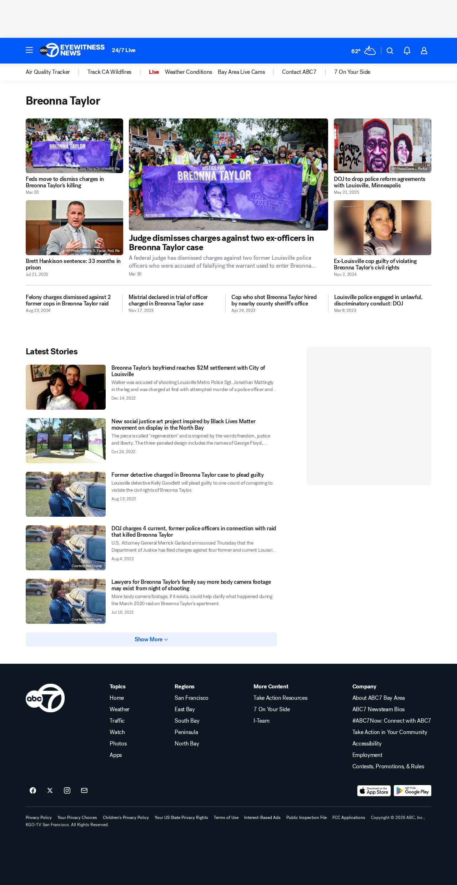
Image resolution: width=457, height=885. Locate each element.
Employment (367, 755)
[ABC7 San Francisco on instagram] (67, 791)
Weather (120, 709)
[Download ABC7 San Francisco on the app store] (374, 790)
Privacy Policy (39, 817)
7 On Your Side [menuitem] (352, 72)
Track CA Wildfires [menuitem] (109, 72)
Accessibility (367, 744)
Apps (116, 755)
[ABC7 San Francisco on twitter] (50, 791)
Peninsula (186, 732)
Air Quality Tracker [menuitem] (48, 72)
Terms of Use (226, 817)
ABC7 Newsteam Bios (378, 709)
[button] (29, 50)
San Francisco (192, 698)
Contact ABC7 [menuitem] (299, 72)
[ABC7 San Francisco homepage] (72, 51)
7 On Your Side (271, 709)
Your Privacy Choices (77, 817)
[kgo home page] (45, 698)
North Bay (187, 744)
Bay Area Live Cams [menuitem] (241, 72)
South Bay (187, 721)
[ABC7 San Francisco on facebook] (33, 791)
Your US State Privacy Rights (181, 817)
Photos (118, 744)
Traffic (117, 721)
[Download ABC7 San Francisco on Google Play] (412, 790)
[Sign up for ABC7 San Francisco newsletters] (84, 791)
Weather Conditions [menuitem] (188, 72)
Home (117, 698)
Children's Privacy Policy (126, 817)
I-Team (261, 721)
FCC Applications (348, 817)
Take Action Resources (280, 698)
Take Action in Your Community (389, 732)
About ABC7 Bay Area (378, 698)
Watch (117, 732)
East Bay (185, 709)
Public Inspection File (306, 817)
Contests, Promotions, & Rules (388, 766)
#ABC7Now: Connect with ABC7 (391, 721)
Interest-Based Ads (262, 817)
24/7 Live (124, 50)
